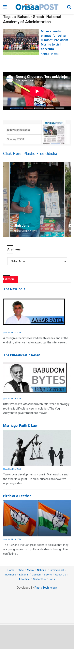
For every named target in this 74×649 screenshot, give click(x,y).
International (57, 570)
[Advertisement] (37, 637)
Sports (48, 574)
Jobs (52, 579)
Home (10, 570)
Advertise (24, 579)
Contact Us (39, 579)
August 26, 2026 (13, 469)
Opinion (36, 574)
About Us (60, 574)
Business (10, 574)
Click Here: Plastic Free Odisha (30, 153)
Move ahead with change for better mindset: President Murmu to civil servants (54, 40)
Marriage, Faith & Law (20, 425)
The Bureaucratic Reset (21, 355)
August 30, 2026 (13, 332)
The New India (14, 289)
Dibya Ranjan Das (27, 225)
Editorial (23, 574)
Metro (30, 570)
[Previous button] (6, 199)
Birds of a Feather (17, 496)
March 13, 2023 (51, 54)
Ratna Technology (46, 587)
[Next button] (68, 199)
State (21, 570)
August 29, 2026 (13, 399)
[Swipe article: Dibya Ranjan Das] (37, 199)
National (42, 570)
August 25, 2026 (13, 539)
